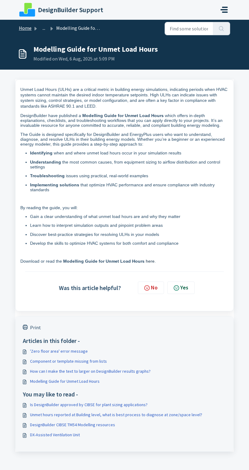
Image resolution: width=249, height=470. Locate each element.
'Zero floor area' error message (59, 351)
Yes (184, 287)
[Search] (221, 28)
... (44, 28)
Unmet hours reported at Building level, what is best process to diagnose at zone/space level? (116, 414)
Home (25, 28)
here (150, 261)
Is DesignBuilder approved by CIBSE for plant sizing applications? (89, 404)
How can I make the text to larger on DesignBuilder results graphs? (90, 371)
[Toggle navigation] (224, 9)
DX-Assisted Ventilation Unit (55, 434)
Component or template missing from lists (68, 361)
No (154, 287)
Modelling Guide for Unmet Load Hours (65, 381)
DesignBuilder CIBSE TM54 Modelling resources (72, 424)
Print (35, 327)
